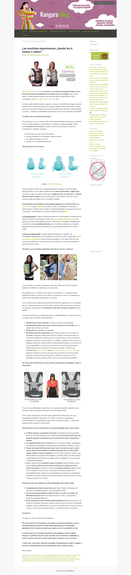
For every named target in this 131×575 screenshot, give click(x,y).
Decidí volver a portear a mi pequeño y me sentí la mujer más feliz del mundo (99, 97)
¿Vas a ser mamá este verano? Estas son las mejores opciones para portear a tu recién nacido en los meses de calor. (99, 72)
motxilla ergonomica (48, 559)
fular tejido (49, 557)
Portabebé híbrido (27, 561)
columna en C (30, 557)
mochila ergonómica (31, 91)
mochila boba (66, 557)
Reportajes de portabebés (98, 148)
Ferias (92, 142)
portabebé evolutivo (74, 559)
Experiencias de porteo (97, 140)
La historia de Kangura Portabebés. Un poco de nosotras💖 (99, 111)
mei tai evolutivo (70, 350)
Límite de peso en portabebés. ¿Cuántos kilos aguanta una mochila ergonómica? (99, 87)
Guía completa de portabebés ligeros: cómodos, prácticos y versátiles (99, 80)
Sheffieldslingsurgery (55, 184)
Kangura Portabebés (43, 55)
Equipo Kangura (95, 137)
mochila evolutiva (58, 350)
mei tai (53, 99)
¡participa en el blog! (90, 31)
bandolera (45, 99)
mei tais (57, 219)
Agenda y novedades (96, 131)
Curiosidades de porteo (97, 135)
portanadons (52, 561)
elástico (24, 206)
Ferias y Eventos (95, 144)
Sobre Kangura (74, 31)
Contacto (26, 35)
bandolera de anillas (71, 555)
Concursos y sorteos (96, 133)
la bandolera (40, 206)
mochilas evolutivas (69, 219)
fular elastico (41, 557)
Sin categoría (94, 150)
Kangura (54, 557)
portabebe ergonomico (61, 559)
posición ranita (65, 561)
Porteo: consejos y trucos (37, 555)
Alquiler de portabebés (38, 31)
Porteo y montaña (95, 119)
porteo (58, 561)
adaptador (55, 555)
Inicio (24, 31)
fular (38, 99)
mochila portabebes (35, 559)
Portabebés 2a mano (58, 31)
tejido (30, 206)
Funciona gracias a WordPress (66, 571)
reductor (72, 561)
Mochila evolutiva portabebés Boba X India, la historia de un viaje (99, 104)
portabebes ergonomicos (40, 561)
